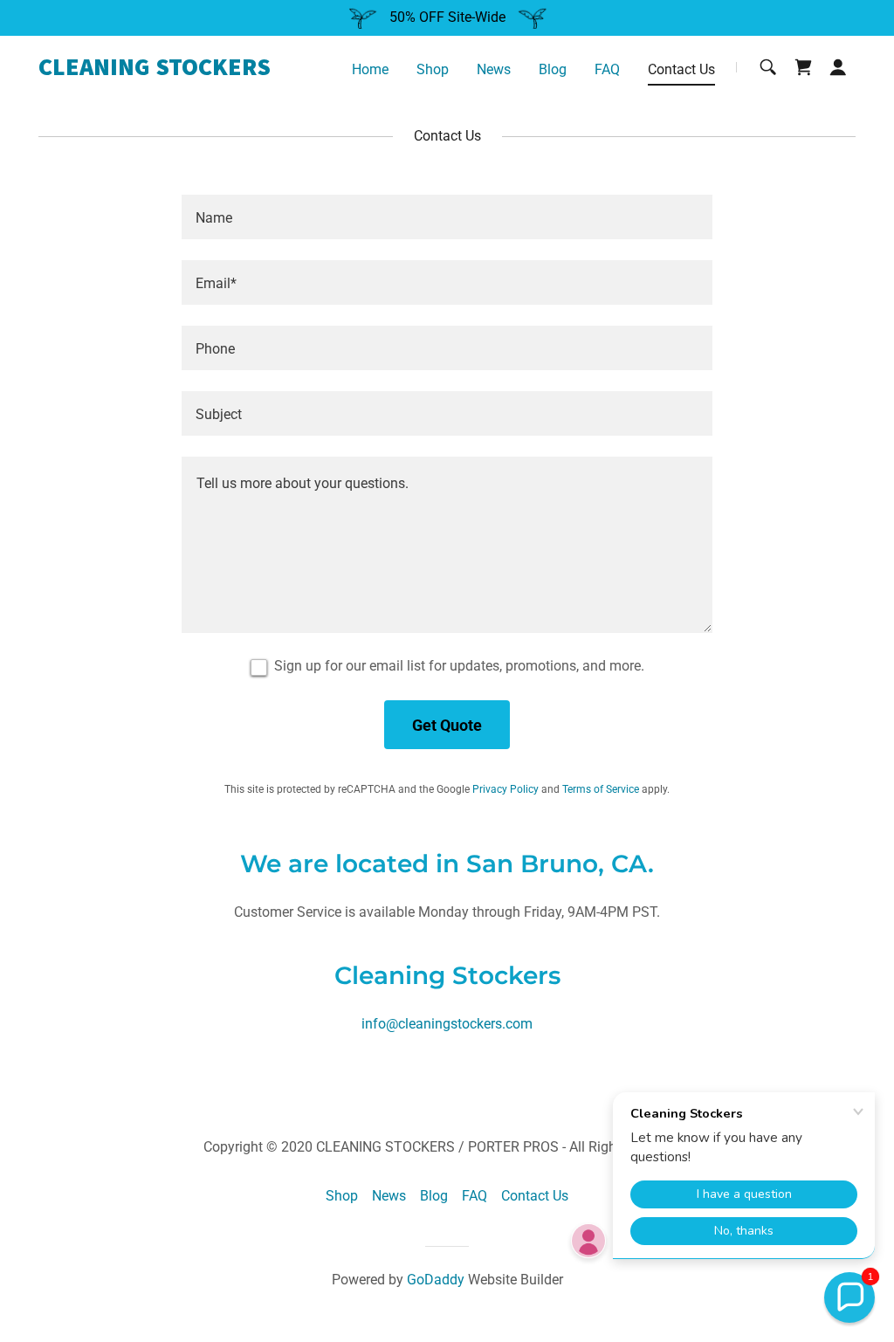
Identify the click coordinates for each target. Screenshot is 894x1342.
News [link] (494, 69)
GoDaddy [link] (435, 1279)
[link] (181, 70)
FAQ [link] (607, 69)
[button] (838, 67)
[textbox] (447, 217)
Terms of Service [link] (600, 789)
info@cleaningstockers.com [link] (447, 1023)
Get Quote (447, 725)
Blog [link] (553, 69)
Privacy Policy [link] (505, 789)
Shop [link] (432, 69)
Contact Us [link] (681, 69)
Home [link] (370, 69)
